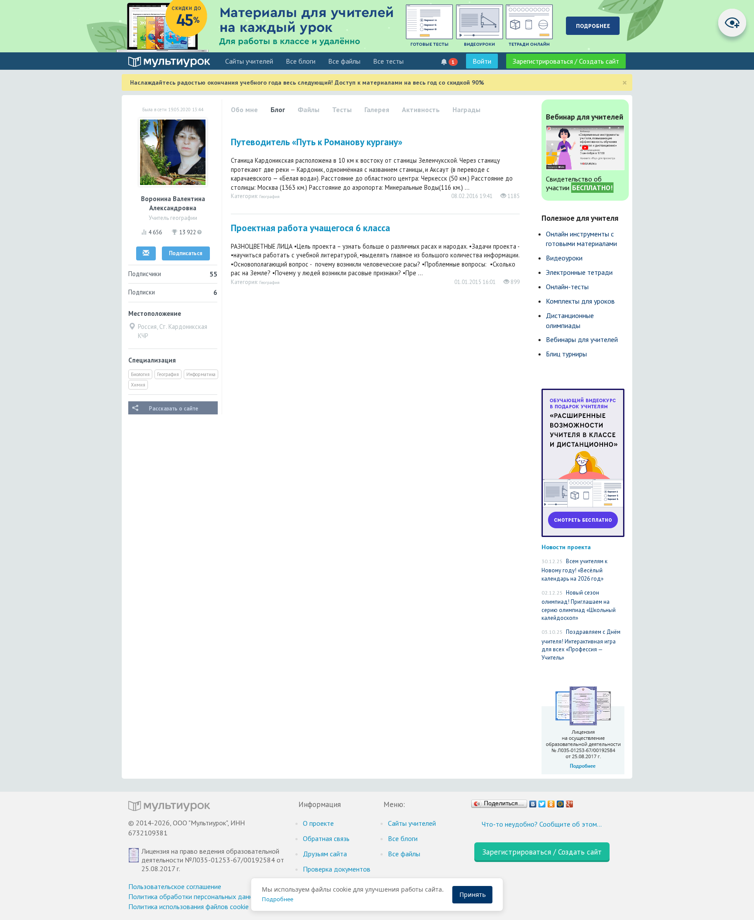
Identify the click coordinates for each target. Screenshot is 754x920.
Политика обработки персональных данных (194, 896)
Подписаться (185, 253)
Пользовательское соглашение (174, 886)
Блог (278, 109)
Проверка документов (336, 869)
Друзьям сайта (325, 853)
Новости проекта (566, 547)
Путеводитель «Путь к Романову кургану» (316, 142)
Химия (138, 385)
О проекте (318, 823)
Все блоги (300, 61)
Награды (466, 109)
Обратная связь (326, 838)
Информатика (201, 374)
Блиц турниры (566, 353)
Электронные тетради (579, 272)
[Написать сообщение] (146, 253)
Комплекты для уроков (580, 301)
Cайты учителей (249, 61)
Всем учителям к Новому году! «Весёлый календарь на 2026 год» (574, 569)
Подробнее (277, 899)
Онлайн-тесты (567, 286)
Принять (472, 894)
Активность (421, 109)
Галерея (376, 109)
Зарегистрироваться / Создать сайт (566, 61)
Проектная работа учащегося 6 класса (310, 228)
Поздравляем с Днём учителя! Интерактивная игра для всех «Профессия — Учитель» (581, 644)
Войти (482, 61)
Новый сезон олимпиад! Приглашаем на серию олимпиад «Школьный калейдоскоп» (579, 605)
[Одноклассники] (551, 801)
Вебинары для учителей (582, 339)
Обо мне (244, 109)
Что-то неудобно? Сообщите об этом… (542, 824)
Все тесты (388, 61)
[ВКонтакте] (533, 801)
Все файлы (344, 61)
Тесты (342, 109)
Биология (140, 374)
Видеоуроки (564, 257)
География (168, 374)
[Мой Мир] (560, 801)
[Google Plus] (569, 801)
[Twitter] (542, 801)
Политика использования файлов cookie (188, 906)
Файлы (308, 109)
